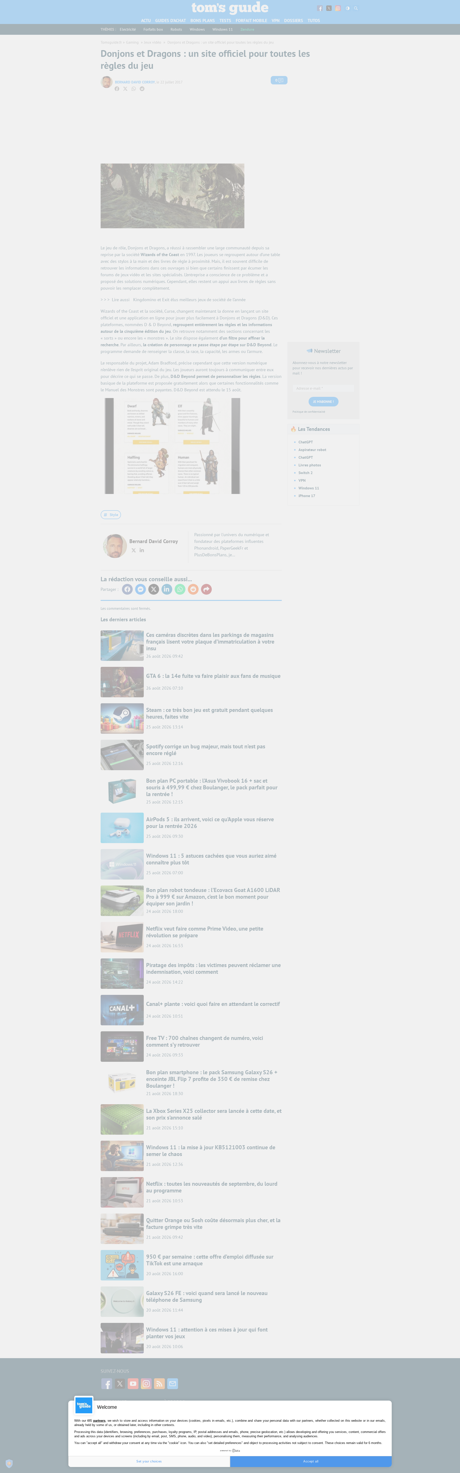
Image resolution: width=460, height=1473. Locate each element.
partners (99, 1420)
